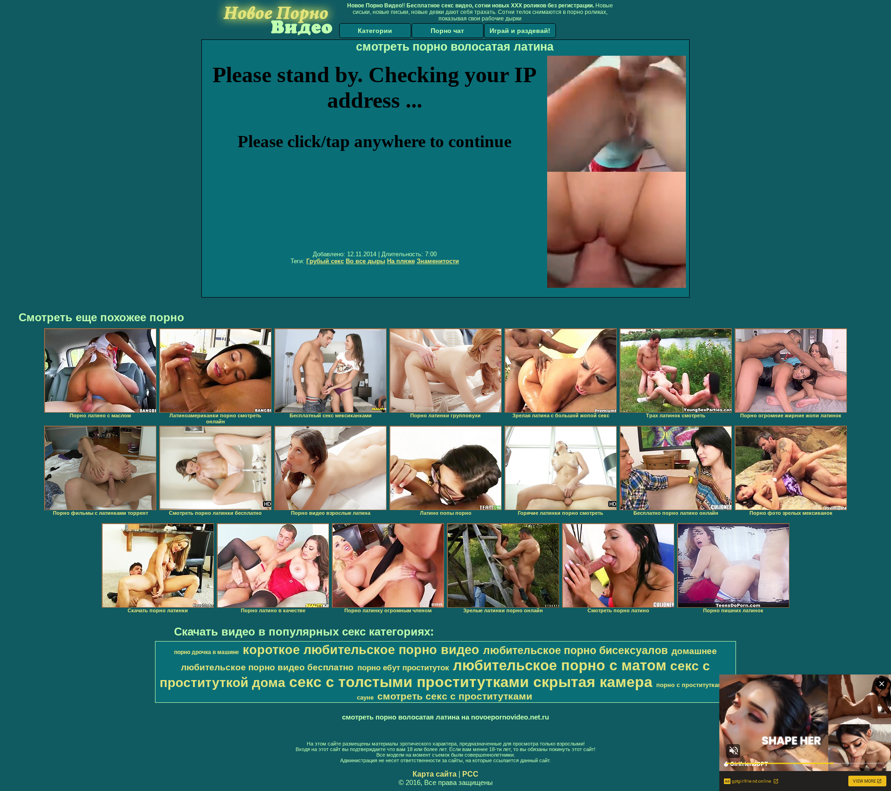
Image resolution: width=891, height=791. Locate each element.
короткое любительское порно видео (361, 650)
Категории (375, 30)
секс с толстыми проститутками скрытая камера (470, 682)
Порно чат (447, 30)
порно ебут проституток (403, 667)
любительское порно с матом (559, 665)
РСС (470, 774)
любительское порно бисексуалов (575, 650)
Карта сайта (435, 774)
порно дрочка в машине (206, 652)
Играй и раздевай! (520, 30)
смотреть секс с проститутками (454, 696)
